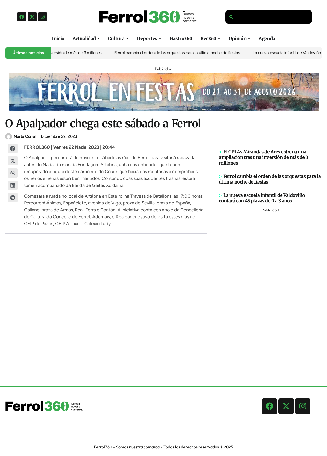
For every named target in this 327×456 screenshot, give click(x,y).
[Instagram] (42, 16)
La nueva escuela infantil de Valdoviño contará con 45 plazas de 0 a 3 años (262, 198)
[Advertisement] (270, 290)
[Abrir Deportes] (160, 38)
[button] (13, 148)
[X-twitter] (32, 16)
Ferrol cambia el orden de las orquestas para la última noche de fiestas (172, 52)
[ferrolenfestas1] (164, 109)
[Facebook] (21, 16)
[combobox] (268, 17)
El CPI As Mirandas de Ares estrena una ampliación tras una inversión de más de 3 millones (263, 157)
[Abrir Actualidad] (98, 38)
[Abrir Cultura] (127, 38)
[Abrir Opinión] (249, 38)
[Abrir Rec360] (219, 38)
